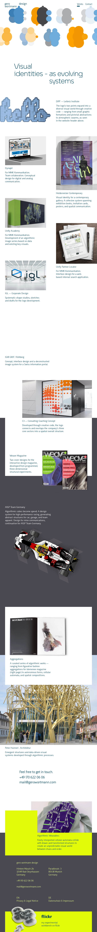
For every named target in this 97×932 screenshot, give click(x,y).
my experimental (49, 922)
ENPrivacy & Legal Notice (27, 899)
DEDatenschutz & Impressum (61, 899)
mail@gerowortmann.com (37, 782)
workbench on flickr (50, 925)
